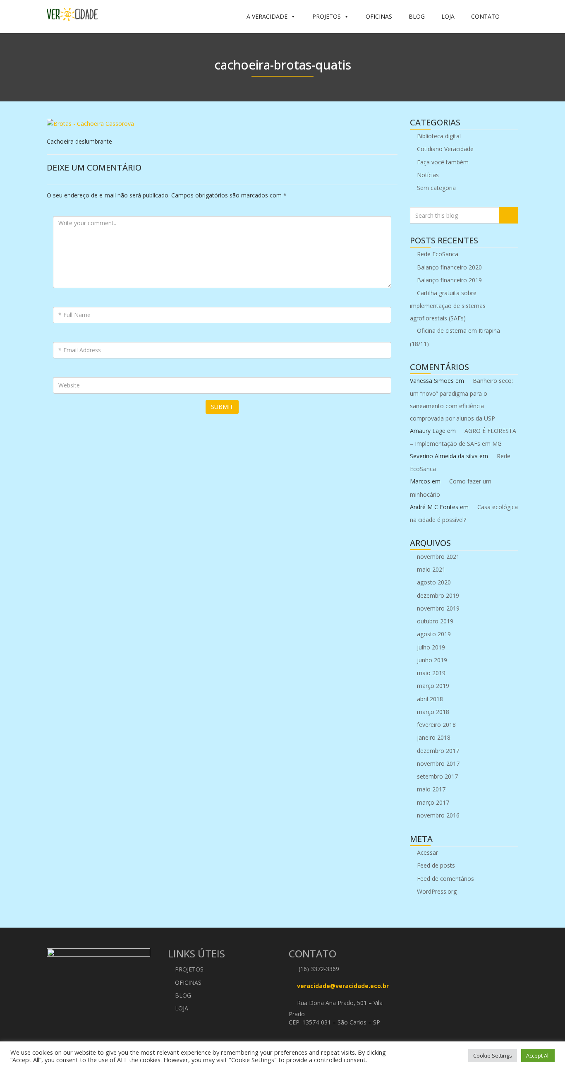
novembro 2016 (438, 815)
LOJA (448, 16)
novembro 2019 (438, 608)
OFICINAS (379, 16)
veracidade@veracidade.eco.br (343, 986)
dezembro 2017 (438, 751)
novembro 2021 (438, 556)
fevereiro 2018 (436, 725)
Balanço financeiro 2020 (449, 267)
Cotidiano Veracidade (445, 149)
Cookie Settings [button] (492, 1055)
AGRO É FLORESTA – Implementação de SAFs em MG (463, 437)
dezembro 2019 (438, 595)
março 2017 (433, 802)
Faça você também (443, 162)
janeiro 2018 (433, 737)
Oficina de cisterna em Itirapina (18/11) (455, 337)
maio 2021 (431, 569)
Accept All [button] (538, 1055)
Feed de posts (436, 865)
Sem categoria (436, 188)
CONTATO (485, 16)
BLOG (417, 16)
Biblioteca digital (439, 136)
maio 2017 (431, 789)
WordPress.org (437, 891)
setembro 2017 (437, 776)
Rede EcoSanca (437, 254)
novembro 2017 (438, 763)
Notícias (428, 175)
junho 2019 (432, 660)
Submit (222, 407)
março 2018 (433, 712)
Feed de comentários (445, 878)
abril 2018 (430, 699)
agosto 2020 (434, 582)
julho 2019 (431, 647)
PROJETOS (326, 16)
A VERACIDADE (267, 16)
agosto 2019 (434, 634)
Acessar (427, 852)
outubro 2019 (435, 621)
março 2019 (433, 686)
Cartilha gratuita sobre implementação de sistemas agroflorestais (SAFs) (448, 305)
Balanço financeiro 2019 (449, 280)
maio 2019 (431, 673)
